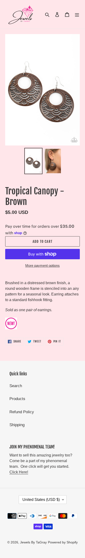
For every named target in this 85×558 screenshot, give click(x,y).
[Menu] (77, 14)
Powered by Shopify (63, 542)
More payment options (42, 265)
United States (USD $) (41, 500)
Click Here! (18, 472)
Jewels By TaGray (33, 542)
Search (15, 386)
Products (17, 399)
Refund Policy (21, 412)
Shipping (17, 425)
